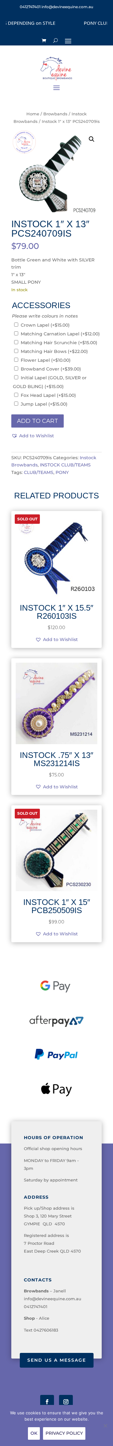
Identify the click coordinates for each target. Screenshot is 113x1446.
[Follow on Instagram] (66, 1402)
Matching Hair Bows (54, 351)
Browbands (55, 114)
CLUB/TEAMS (38, 472)
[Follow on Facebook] (47, 1402)
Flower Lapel (46, 360)
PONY (62, 472)
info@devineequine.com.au (52, 1298)
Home (32, 114)
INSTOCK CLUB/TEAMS (65, 465)
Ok (33, 1433)
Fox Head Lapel (48, 395)
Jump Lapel (44, 404)
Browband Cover (51, 369)
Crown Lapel (45, 325)
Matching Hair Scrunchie (59, 342)
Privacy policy (64, 1433)
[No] (105, 1425)
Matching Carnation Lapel (60, 334)
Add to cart (37, 421)
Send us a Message (56, 1360)
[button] (91, 139)
